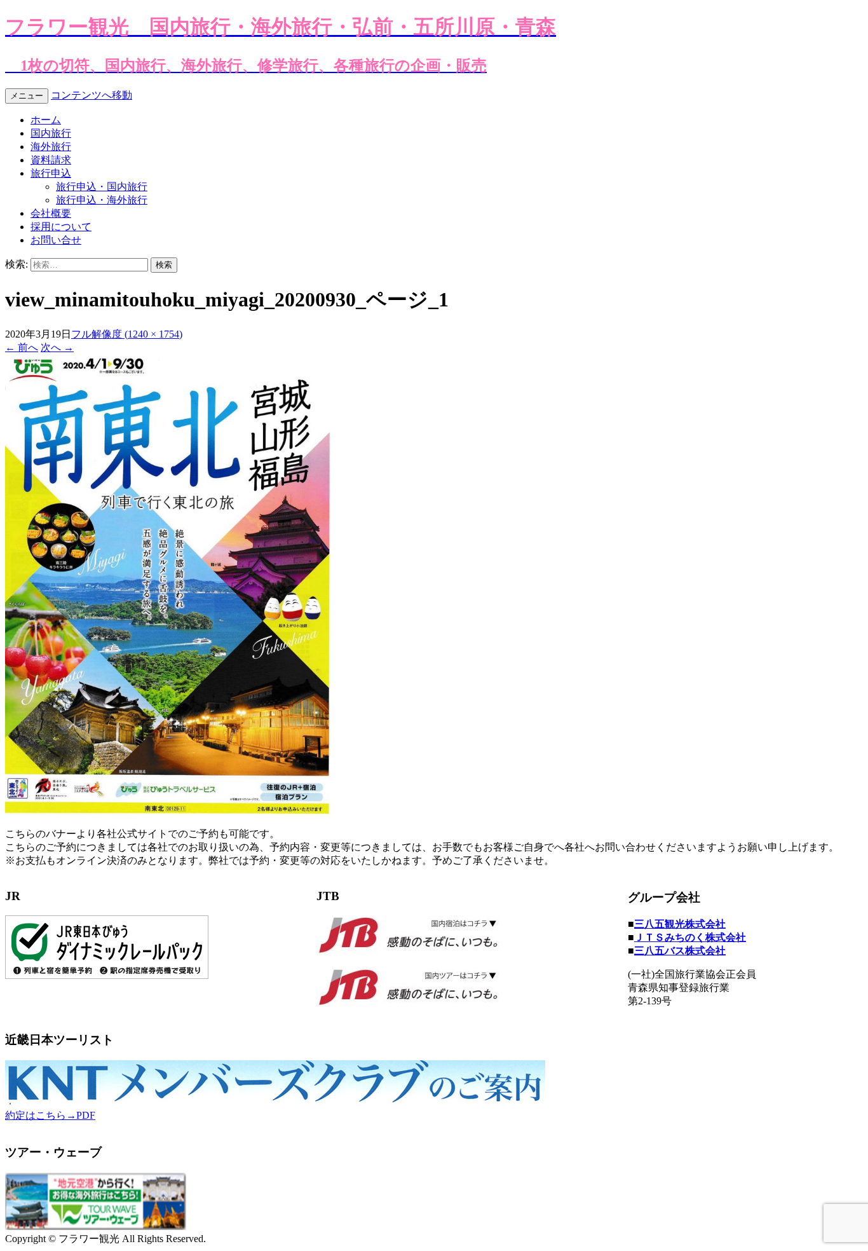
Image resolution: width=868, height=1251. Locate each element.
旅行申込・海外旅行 (101, 200)
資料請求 (51, 159)
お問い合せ (56, 240)
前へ (21, 347)
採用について (61, 226)
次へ (57, 347)
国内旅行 (51, 133)
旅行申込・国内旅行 (101, 186)
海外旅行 (51, 146)
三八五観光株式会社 (680, 924)
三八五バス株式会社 (680, 950)
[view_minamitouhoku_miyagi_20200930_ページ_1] (167, 811)
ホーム (46, 119)
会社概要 (51, 213)
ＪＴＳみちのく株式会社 (690, 937)
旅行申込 (51, 173)
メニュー (26, 95)
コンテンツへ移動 (91, 95)
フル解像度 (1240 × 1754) (126, 334)
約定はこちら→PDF (50, 1115)
